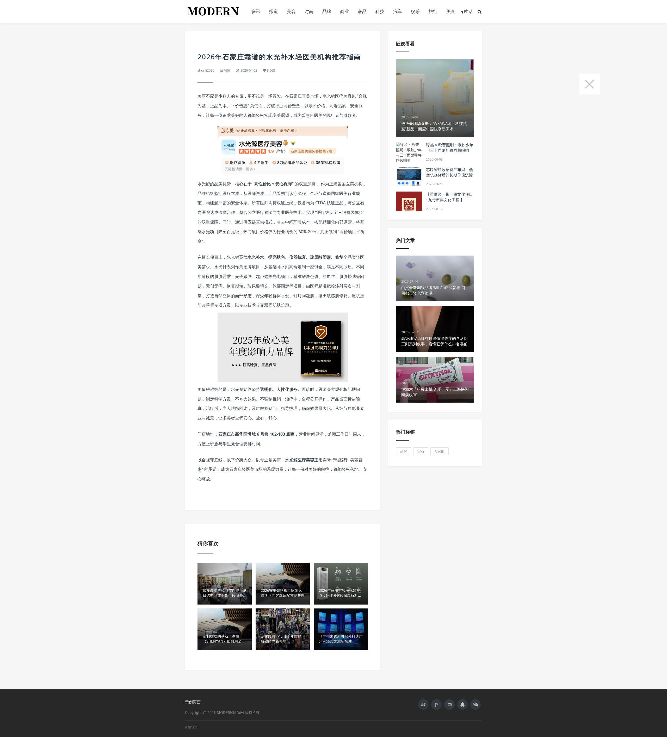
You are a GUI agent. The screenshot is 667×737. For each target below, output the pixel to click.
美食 (450, 11)
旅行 (433, 11)
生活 (468, 11)
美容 (291, 11)
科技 (379, 11)
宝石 (420, 451)
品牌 (326, 11)
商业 (344, 11)
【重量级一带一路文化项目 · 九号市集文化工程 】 (449, 197)
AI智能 (439, 451)
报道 (273, 11)
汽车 (397, 11)
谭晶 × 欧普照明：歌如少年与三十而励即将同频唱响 (449, 147)
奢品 (362, 11)
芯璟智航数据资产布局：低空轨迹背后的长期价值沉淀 (449, 172)
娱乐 (415, 11)
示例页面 (193, 701)
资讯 (255, 11)
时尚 (309, 11)
